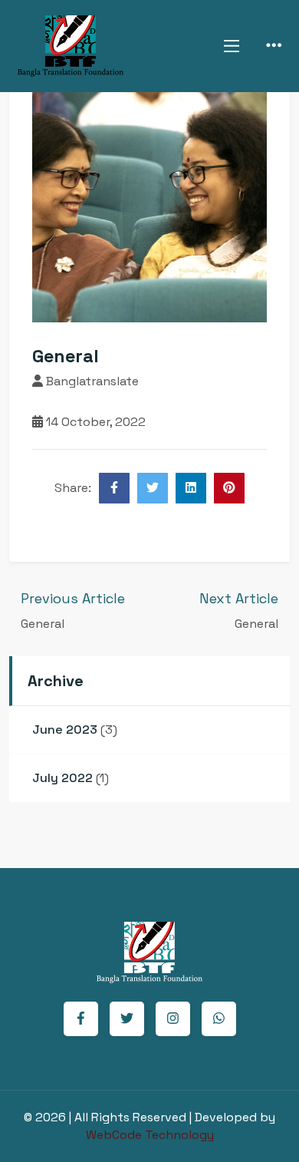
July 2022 (62, 778)
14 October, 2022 (94, 422)
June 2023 (64, 729)
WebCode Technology (150, 1135)
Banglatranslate (91, 381)
